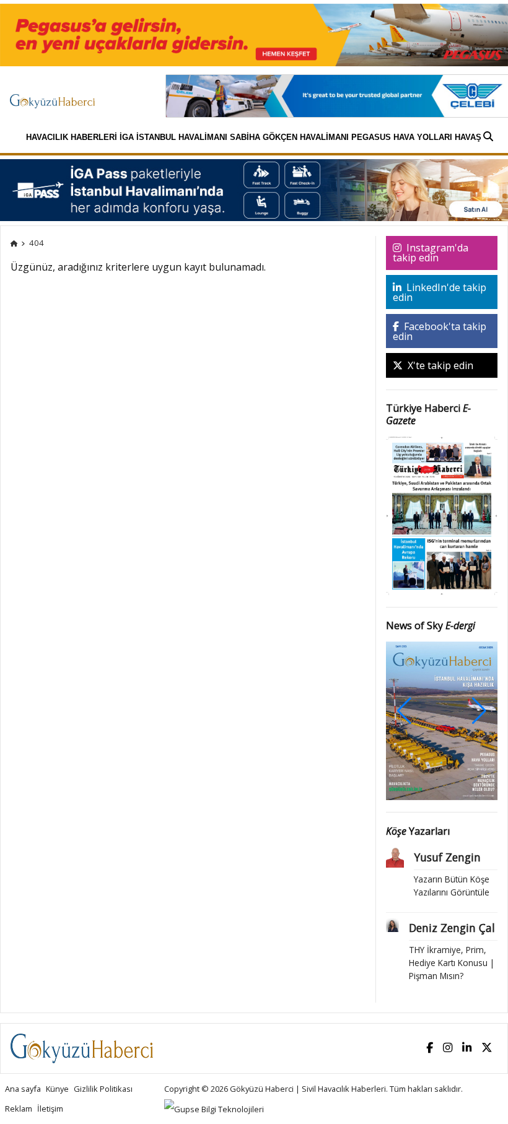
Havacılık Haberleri (71, 137)
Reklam (18, 1108)
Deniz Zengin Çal (452, 927)
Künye (57, 1088)
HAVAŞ (468, 137)
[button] (479, 711)
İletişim (50, 1108)
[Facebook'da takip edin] (429, 1048)
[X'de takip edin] (487, 1048)
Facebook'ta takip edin (439, 331)
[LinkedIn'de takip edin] (466, 1048)
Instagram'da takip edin (430, 252)
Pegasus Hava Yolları (401, 137)
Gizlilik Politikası (103, 1088)
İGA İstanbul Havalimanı (173, 137)
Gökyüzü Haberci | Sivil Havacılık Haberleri (308, 1088)
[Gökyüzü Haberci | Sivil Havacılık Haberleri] (58, 95)
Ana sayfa (23, 1088)
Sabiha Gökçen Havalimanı (289, 137)
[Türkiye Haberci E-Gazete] (442, 514)
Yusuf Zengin (447, 857)
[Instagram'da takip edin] (447, 1048)
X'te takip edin (439, 365)
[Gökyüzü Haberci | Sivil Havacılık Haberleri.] (14, 242)
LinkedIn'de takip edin (439, 292)
